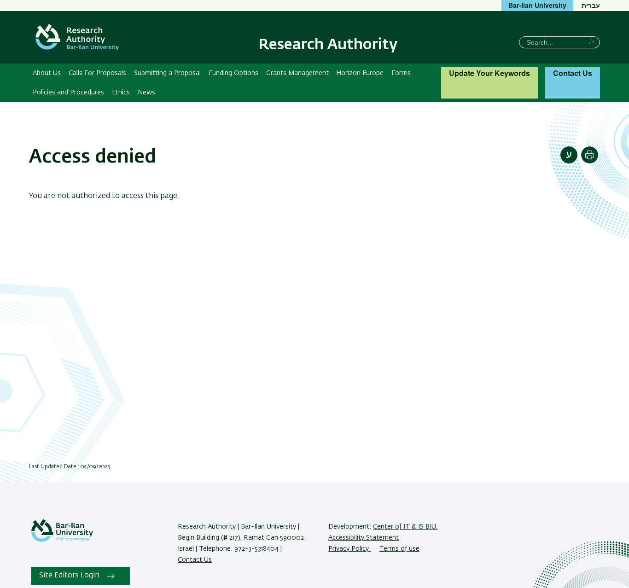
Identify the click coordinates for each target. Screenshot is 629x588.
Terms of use (399, 549)
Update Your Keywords (489, 73)
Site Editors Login (69, 575)
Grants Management (297, 73)
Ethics (121, 92)
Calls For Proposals (97, 73)
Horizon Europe (360, 73)
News (146, 92)
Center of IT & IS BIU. (405, 527)
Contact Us (572, 73)
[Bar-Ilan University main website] (62, 540)
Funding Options (233, 73)
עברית (591, 5)
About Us (47, 73)
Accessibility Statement (363, 538)
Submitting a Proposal (167, 73)
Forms (401, 73)
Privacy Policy (349, 549)
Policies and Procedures (68, 92)
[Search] (591, 42)
